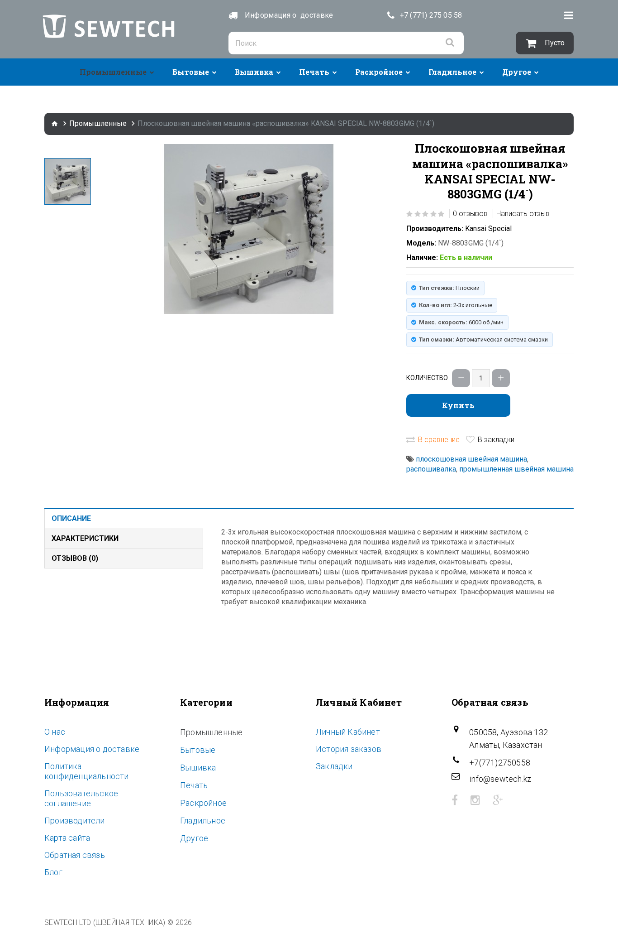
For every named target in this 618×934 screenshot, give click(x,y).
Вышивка (254, 71)
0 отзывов (470, 213)
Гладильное (452, 71)
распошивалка (431, 469)
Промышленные (113, 71)
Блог (53, 872)
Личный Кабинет (348, 732)
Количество (427, 377)
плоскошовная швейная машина (471, 459)
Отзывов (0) (75, 558)
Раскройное (379, 71)
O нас (54, 732)
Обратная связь (74, 855)
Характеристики (85, 538)
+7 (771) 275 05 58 (431, 15)
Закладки (334, 766)
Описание (71, 518)
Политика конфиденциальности (86, 771)
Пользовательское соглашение (81, 798)
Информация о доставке (91, 749)
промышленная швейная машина (516, 469)
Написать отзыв (523, 213)
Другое (516, 71)
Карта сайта (67, 838)
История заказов (348, 749)
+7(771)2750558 (499, 762)
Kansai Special (488, 228)
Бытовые (190, 71)
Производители (74, 820)
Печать (314, 71)
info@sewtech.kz (500, 779)
